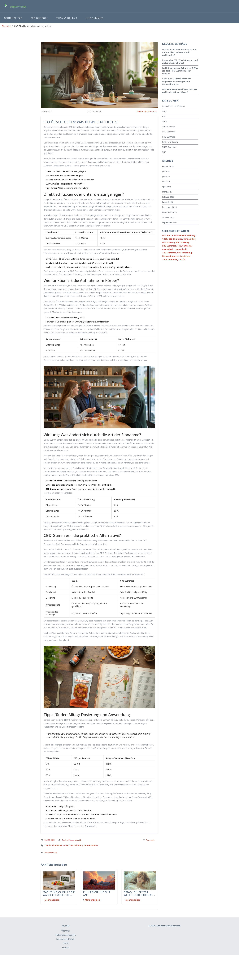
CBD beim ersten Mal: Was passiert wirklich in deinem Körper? (179, 90)
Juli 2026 (166, 171)
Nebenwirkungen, (171, 256)
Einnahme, (57, 845)
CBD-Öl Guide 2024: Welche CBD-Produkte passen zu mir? (139, 893)
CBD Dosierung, (184, 252)
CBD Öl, (48, 845)
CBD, (164, 235)
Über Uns (65, 930)
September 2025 (169, 222)
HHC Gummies (94, 18)
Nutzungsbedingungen (66, 935)
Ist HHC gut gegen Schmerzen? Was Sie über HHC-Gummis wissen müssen (180, 71)
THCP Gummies (169, 147)
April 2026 (166, 186)
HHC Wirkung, (183, 242)
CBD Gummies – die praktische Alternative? (65, 183)
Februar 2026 (168, 197)
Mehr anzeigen (52, 900)
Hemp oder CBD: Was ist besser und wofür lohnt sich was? (180, 61)
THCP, (165, 239)
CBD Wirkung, (169, 242)
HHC (164, 116)
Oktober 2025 (168, 217)
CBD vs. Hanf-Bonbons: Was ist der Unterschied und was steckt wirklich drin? (179, 52)
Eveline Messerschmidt (147, 111)
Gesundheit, (168, 249)
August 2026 (168, 166)
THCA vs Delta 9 (66, 18)
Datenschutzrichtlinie (65, 939)
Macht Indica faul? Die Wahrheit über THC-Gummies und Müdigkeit (59, 893)
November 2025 (169, 212)
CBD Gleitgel (39, 18)
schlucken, (68, 845)
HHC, (169, 235)
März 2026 (167, 191)
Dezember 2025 (169, 207)
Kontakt (65, 947)
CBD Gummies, (91, 845)
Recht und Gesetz (170, 142)
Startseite (6, 26)
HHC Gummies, (169, 245)
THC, (179, 245)
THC (164, 152)
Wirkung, (78, 845)
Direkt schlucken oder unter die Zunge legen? (66, 171)
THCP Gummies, (170, 259)
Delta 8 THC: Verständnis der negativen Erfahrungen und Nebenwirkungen (176, 81)
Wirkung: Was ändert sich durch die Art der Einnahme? (70, 179)
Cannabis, (187, 245)
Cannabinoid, (181, 249)
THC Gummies (168, 126)
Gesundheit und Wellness (173, 106)
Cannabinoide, (179, 235)
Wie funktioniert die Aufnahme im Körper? (64, 175)
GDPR (65, 943)
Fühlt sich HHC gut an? (96, 893)
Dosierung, (185, 256)
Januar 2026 (167, 202)
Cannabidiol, (189, 239)
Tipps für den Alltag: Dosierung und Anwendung (67, 188)
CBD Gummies (168, 131)
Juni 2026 (166, 176)
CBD (164, 111)
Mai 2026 (166, 181)
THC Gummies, (169, 252)
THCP (164, 121)
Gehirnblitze (13, 18)
